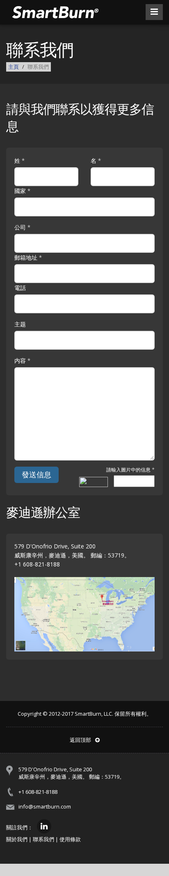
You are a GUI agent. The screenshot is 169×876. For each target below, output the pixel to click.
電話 (20, 288)
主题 (20, 324)
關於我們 (16, 839)
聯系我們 (43, 839)
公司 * (22, 227)
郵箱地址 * (28, 257)
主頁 (13, 66)
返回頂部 (80, 739)
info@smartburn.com (44, 806)
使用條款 (70, 839)
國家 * (22, 191)
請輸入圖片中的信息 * (130, 470)
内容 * (22, 360)
